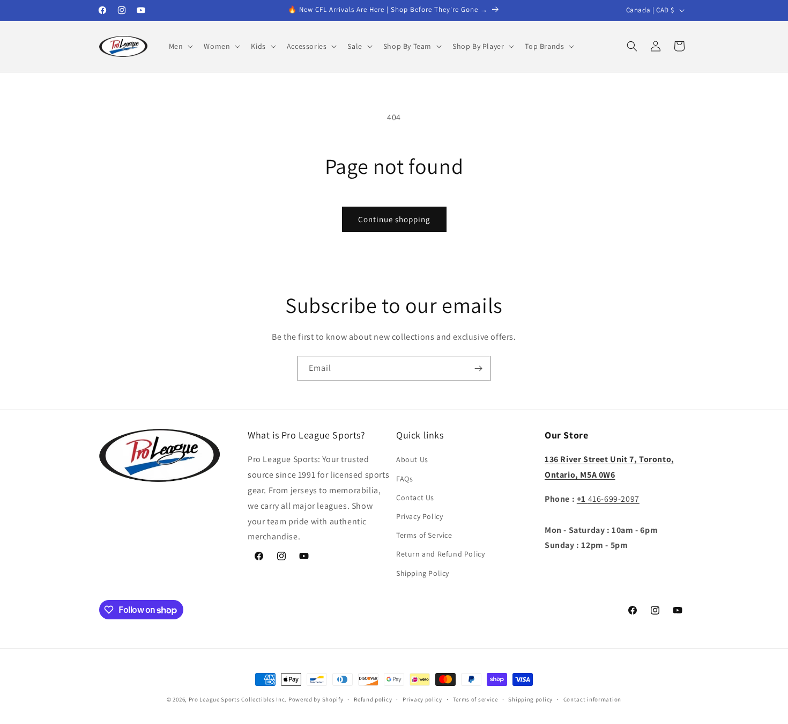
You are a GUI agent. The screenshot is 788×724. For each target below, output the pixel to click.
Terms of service (475, 699)
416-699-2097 (608, 498)
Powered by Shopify (316, 699)
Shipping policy (530, 699)
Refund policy (373, 699)
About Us (412, 459)
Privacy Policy (419, 516)
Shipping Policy (422, 573)
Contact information (592, 699)
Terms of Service (424, 535)
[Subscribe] (478, 368)
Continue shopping (394, 219)
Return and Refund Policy (440, 554)
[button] (180, 46)
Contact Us (415, 497)
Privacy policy (422, 699)
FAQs (404, 479)
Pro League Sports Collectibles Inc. (238, 699)
